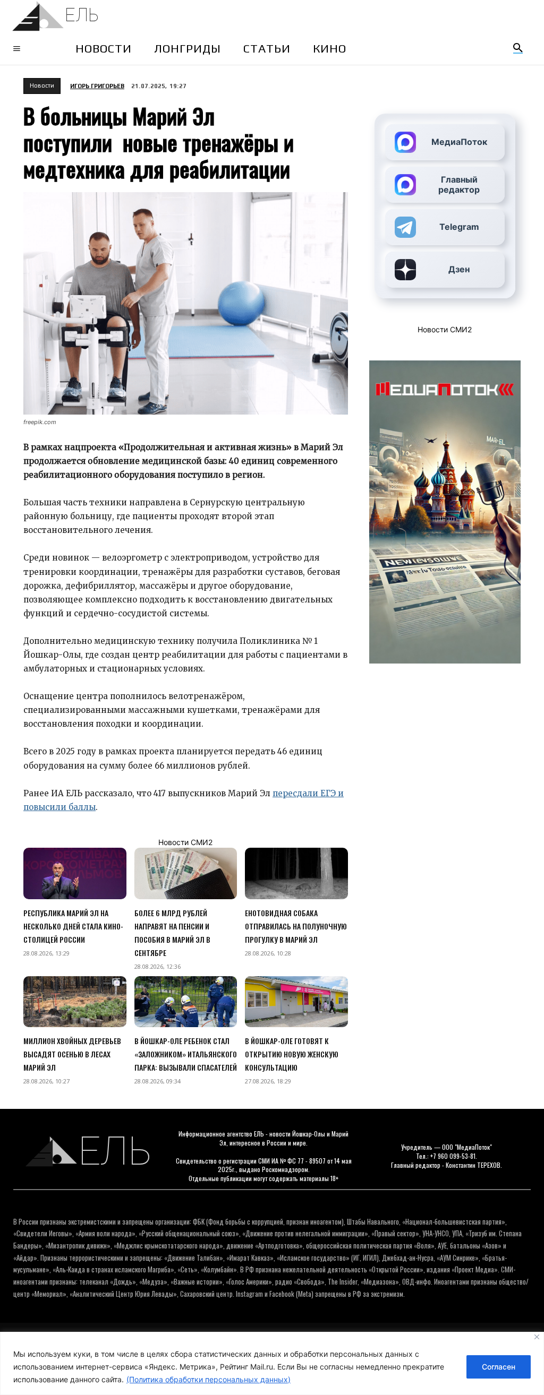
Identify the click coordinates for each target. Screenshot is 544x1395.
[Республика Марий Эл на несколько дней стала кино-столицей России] (74, 873)
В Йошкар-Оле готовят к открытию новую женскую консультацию (291, 1054)
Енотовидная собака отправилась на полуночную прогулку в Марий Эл (296, 926)
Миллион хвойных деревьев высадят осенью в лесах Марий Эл (72, 1054)
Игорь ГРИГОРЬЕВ (97, 86)
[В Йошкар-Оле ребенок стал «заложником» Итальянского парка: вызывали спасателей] (185, 1002)
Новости (42, 85)
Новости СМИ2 (185, 842)
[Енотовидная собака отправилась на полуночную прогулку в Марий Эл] (296, 873)
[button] (518, 48)
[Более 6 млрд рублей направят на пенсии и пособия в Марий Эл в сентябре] (185, 873)
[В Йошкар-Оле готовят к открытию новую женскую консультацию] (296, 1002)
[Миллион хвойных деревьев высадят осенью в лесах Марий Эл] (74, 1002)
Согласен (498, 1366)
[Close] (536, 1336)
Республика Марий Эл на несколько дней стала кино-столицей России (73, 926)
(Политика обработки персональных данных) (208, 1379)
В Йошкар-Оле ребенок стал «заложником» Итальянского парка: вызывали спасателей (185, 1054)
